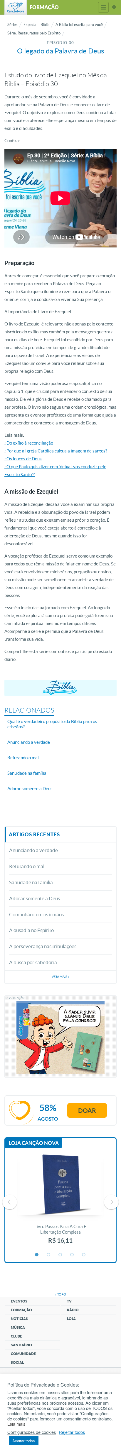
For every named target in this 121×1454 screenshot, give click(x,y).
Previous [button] (9, 1202)
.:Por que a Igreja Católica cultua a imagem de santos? (55, 450)
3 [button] (60, 1255)
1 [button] (37, 1255)
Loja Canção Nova (34, 1143)
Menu (103, 7)
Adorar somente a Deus (34, 898)
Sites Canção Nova (114, 7)
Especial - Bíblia (36, 24)
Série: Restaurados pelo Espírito (33, 33)
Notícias (19, 1319)
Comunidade (23, 1354)
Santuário (21, 1345)
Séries (12, 24)
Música (18, 1327)
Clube (16, 1336)
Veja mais (60, 976)
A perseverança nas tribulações (42, 946)
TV (69, 1301)
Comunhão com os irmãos (36, 914)
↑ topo (60, 1294)
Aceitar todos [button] (23, 1440)
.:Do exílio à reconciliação (28, 442)
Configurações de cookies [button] (31, 1432)
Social (17, 1362)
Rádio (73, 1310)
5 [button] (84, 1255)
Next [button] (111, 1202)
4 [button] (72, 1255)
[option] (60, 1202)
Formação (21, 1310)
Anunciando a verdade (33, 850)
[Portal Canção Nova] (15, 7)
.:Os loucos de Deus (23, 458)
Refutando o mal (26, 866)
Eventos (19, 1301)
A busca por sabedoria (33, 962)
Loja (71, 1319)
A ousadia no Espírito (31, 930)
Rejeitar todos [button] (72, 1432)
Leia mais (16, 1424)
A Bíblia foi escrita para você (79, 24)
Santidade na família (31, 882)
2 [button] (48, 1255)
